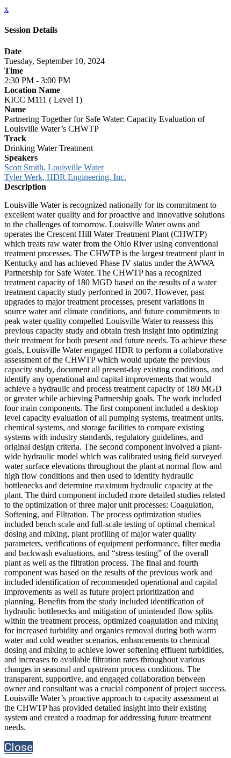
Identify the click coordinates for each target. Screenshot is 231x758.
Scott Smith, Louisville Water (54, 167)
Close (18, 747)
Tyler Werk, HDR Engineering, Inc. (65, 177)
